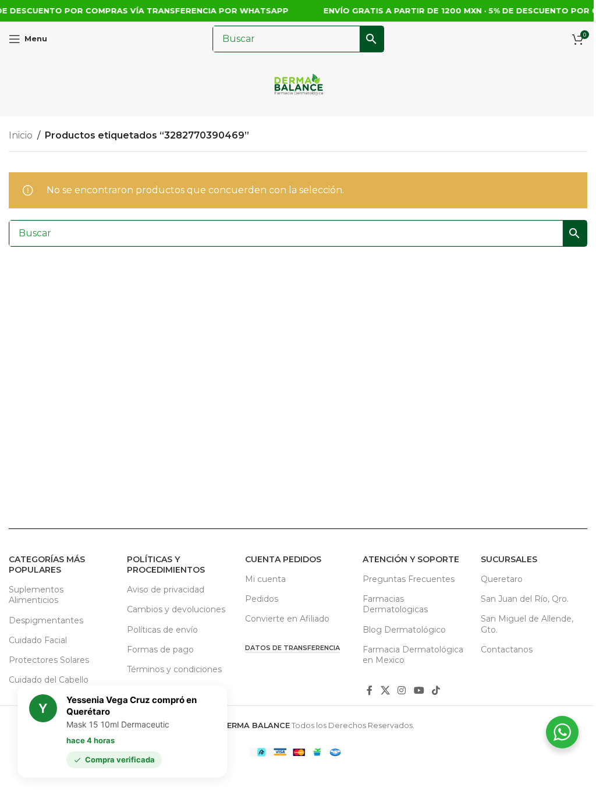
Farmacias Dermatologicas (395, 604)
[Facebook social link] (370, 691)
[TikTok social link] (436, 691)
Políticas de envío (162, 629)
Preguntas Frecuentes (409, 579)
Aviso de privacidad (165, 589)
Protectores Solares (49, 660)
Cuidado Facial (38, 640)
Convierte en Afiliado (287, 618)
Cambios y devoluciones (176, 609)
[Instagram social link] (402, 691)
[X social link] (385, 691)
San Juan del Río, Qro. (525, 599)
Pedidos (261, 599)
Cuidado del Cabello (48, 680)
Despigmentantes (46, 620)
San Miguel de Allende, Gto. (527, 623)
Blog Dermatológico (404, 629)
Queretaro (502, 579)
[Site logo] (298, 85)
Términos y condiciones (174, 669)
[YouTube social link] (419, 691)
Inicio (21, 135)
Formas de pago (160, 649)
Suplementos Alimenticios (36, 594)
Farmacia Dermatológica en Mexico (413, 654)
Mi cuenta (265, 579)
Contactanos (507, 649)
